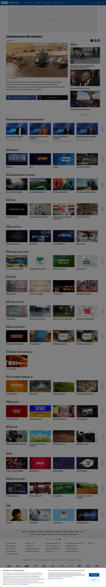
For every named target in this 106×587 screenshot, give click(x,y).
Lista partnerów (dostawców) (55, 578)
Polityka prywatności (23, 584)
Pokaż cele (94, 579)
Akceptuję (94, 574)
